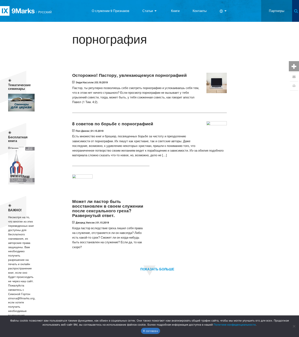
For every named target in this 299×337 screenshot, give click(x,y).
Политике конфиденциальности (235, 324)
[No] (294, 326)
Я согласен (150, 331)
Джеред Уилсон (85, 222)
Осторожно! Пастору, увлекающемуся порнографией (129, 75)
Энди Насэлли (84, 82)
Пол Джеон (82, 131)
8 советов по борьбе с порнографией (112, 123)
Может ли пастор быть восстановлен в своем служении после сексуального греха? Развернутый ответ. (107, 208)
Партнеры (276, 10)
